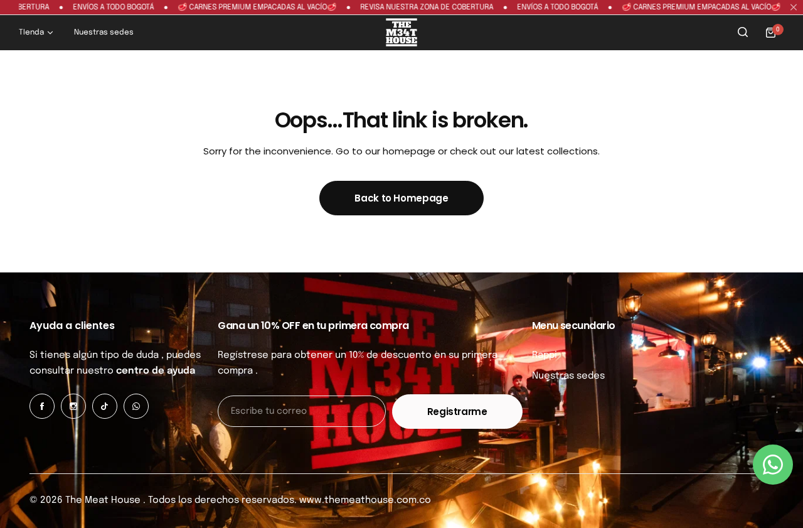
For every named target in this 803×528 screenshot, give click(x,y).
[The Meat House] (401, 32)
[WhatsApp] (136, 406)
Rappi (544, 355)
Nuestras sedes (568, 376)
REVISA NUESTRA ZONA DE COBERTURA (411, 7)
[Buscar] (743, 32)
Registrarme (457, 411)
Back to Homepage (401, 198)
